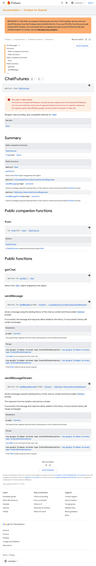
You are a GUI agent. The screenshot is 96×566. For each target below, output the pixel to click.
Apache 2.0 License (32, 477)
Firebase (8, 39)
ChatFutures (24, 88)
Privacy (12, 555)
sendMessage (11, 184)
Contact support (71, 496)
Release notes (70, 508)
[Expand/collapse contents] (19, 45)
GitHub (5, 511)
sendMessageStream (14, 196)
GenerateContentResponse (42, 180)
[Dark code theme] (89, 85)
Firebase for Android (35, 10)
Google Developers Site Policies (65, 477)
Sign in (90, 3)
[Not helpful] (89, 39)
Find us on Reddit (40, 500)
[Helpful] (86, 39)
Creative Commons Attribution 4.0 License (70, 475)
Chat (54, 115)
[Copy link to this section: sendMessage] (25, 296)
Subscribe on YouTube (42, 508)
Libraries (6, 508)
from (8, 155)
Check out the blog (41, 496)
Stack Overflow (70, 500)
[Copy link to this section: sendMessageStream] (34, 378)
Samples (6, 504)
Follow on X (38, 504)
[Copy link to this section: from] (13, 222)
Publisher (18, 192)
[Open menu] (3, 3)
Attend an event (40, 511)
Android (6, 530)
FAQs (67, 515)
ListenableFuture (22, 180)
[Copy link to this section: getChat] (18, 270)
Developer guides (9, 496)
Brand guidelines (71, 511)
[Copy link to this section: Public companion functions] (54, 211)
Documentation (11, 10)
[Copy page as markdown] (39, 79)
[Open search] (62, 2)
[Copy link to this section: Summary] (23, 138)
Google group (70, 504)
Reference (49, 39)
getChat (9, 171)
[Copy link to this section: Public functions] (34, 259)
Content (29, 184)
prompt (10, 356)
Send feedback (82, 46)
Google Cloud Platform (11, 542)
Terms (5, 555)
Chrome (6, 534)
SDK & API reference (10, 500)
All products (7, 545)
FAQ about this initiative (47, 30)
